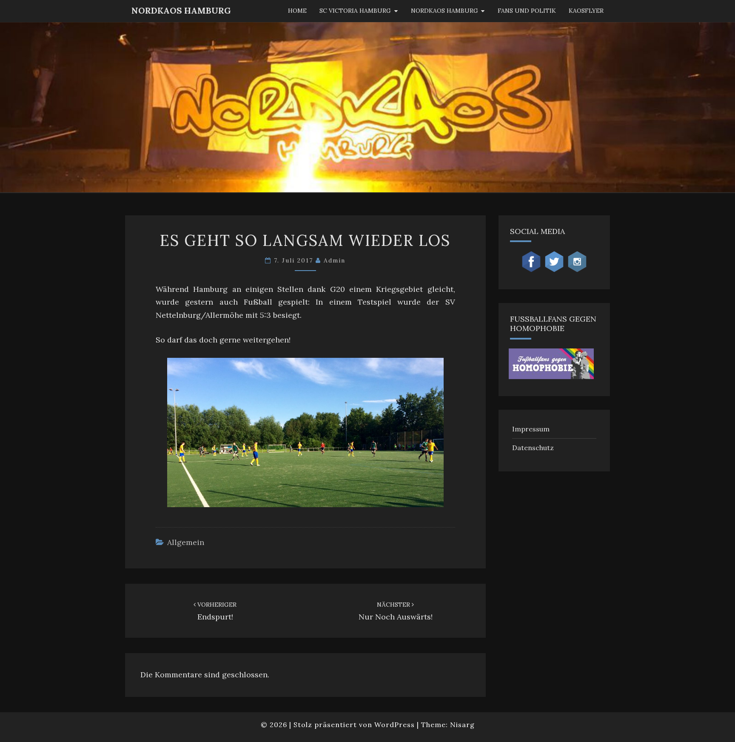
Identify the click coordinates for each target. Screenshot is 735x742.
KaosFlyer (586, 10)
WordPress (394, 724)
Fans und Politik (527, 10)
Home (297, 10)
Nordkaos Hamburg (444, 10)
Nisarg (462, 724)
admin (334, 260)
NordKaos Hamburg (181, 10)
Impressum (531, 429)
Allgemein (185, 542)
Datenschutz (533, 447)
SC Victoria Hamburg (355, 10)
